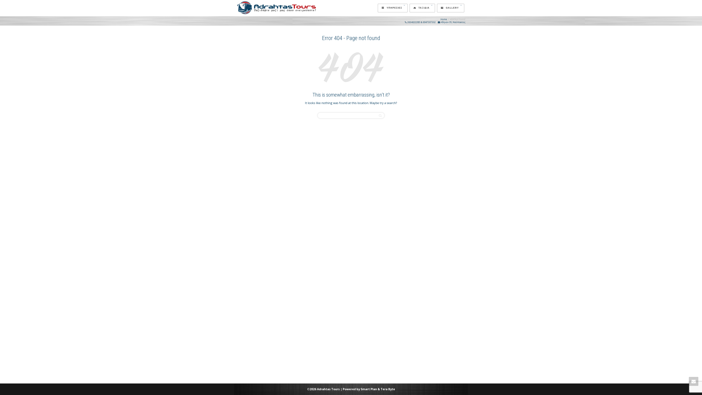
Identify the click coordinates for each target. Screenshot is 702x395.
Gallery (452, 8)
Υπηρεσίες (394, 8)
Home (444, 19)
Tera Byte (388, 389)
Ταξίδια (424, 8)
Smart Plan (369, 389)
